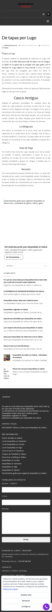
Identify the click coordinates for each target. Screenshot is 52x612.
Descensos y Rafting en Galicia (14, 457)
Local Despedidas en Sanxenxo (14, 441)
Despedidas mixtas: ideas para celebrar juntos (21, 300)
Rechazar (26, 601)
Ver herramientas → (14, 257)
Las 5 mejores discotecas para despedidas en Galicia (23, 328)
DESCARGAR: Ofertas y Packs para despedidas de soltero (24, 427)
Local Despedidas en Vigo (12, 447)
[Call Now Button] (46, 607)
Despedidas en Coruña (11, 460)
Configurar (26, 606)
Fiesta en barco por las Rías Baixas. (17, 346)
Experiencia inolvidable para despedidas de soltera (23, 318)
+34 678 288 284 (24, 561)
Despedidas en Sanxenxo (12, 463)
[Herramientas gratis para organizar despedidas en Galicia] (26, 222)
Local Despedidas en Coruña (13, 444)
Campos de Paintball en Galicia (14, 454)
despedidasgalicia (10, 45)
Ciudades (5, 48)
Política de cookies (10, 589)
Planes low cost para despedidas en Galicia (29, 369)
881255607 (20, 575)
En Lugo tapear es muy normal (22, 67)
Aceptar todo (26, 595)
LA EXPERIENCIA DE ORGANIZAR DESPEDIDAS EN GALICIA (24, 291)
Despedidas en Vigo (9, 467)
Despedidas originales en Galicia (16, 309)
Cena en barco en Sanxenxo (13, 451)
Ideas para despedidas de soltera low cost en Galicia (23, 337)
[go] (45, 265)
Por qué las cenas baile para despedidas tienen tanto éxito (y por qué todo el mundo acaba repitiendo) (25, 407)
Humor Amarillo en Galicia (12, 438)
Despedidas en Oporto (11, 470)
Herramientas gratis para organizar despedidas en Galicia (24, 473)
